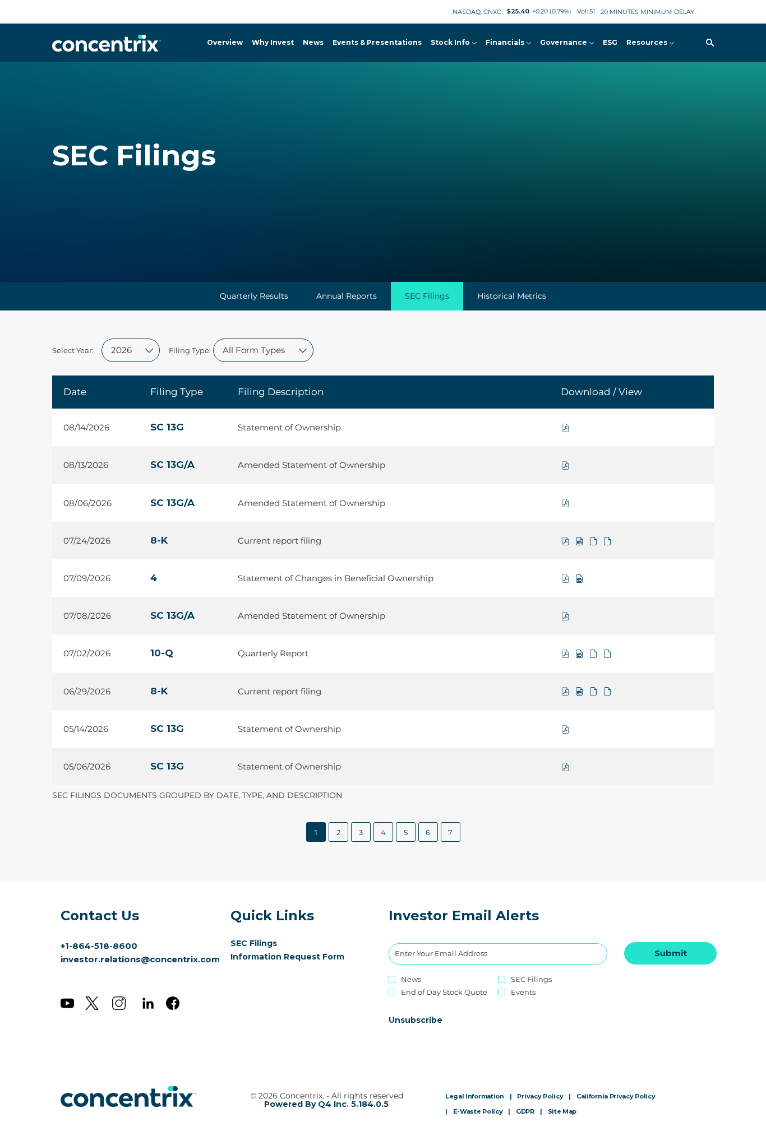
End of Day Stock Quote (444, 992)
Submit (670, 953)
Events (523, 992)
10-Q (161, 653)
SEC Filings (270, 943)
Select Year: (73, 350)
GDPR (525, 1112)
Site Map (562, 1112)
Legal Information (474, 1097)
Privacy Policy (540, 1097)
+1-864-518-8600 (99, 945)
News (411, 979)
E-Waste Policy (478, 1112)
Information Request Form (298, 957)
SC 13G (167, 427)
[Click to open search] (707, 43)
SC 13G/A (172, 464)
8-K (159, 540)
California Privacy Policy (616, 1097)
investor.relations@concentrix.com (140, 959)
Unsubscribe (415, 1020)
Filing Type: (190, 350)
